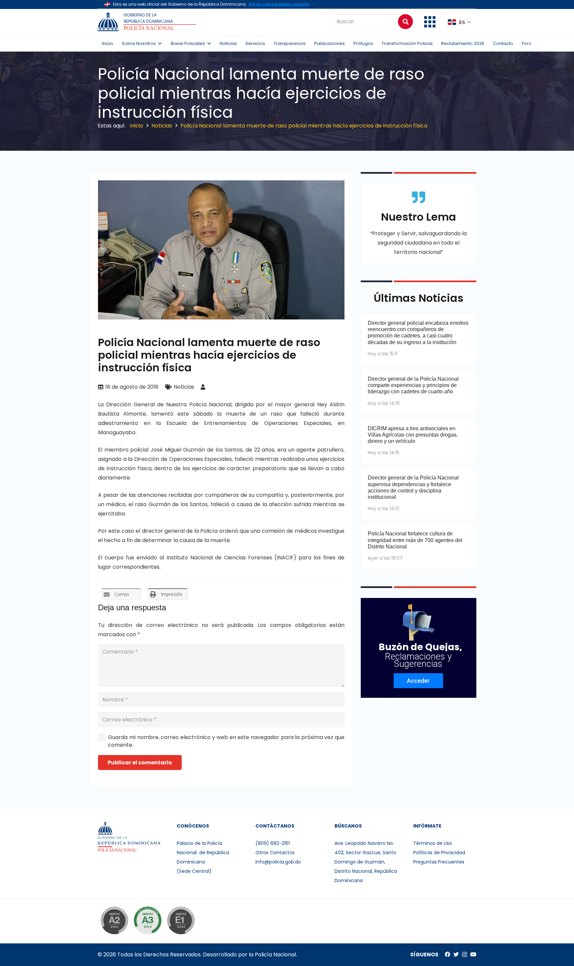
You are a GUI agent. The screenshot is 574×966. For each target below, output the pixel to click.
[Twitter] (456, 954)
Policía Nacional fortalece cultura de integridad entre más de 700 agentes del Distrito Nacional (415, 540)
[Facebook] (447, 954)
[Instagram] (464, 955)
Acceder (418, 680)
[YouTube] (473, 954)
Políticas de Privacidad (439, 852)
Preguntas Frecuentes (438, 862)
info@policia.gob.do (278, 862)
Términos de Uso (432, 843)
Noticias (184, 387)
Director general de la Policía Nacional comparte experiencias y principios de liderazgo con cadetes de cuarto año (413, 385)
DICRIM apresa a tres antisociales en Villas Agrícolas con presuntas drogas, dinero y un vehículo (413, 435)
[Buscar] (405, 21)
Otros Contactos (275, 852)
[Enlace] (148, 22)
